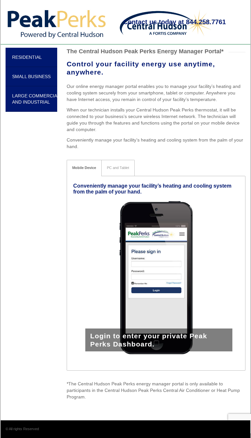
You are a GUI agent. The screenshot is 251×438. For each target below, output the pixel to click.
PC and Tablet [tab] (118, 168)
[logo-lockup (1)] (111, 22)
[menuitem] (174, 22)
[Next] (224, 277)
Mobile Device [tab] (84, 168)
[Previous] (88, 277)
